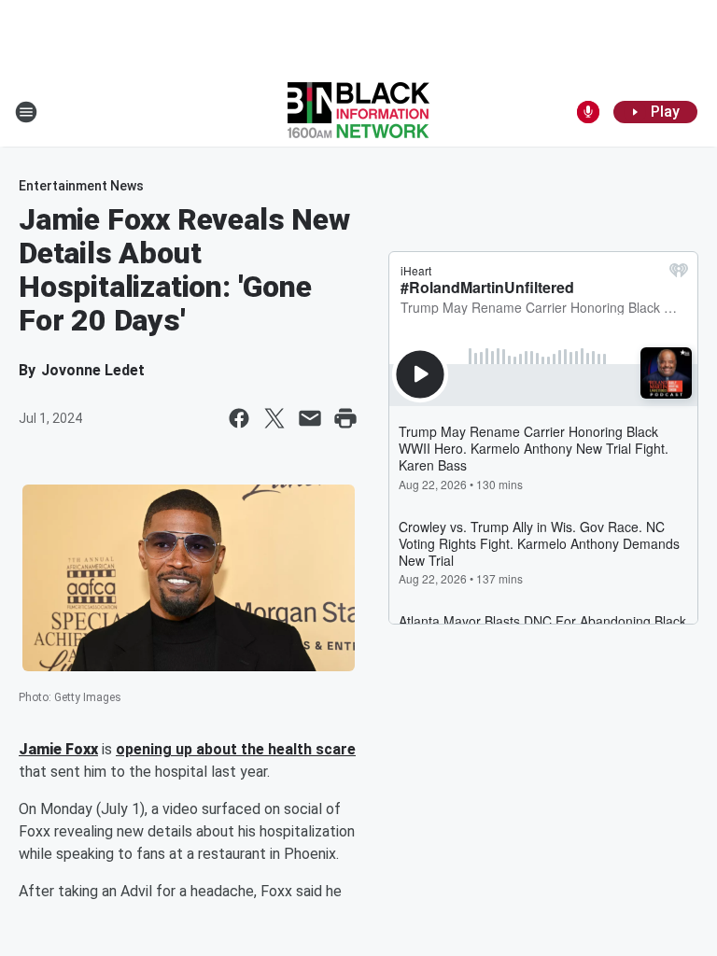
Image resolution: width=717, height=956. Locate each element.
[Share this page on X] (274, 418)
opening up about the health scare (236, 749)
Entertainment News (81, 185)
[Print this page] (345, 418)
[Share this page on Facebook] (239, 418)
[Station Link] (358, 112)
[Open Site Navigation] (26, 112)
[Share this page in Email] (310, 418)
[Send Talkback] (588, 112)
